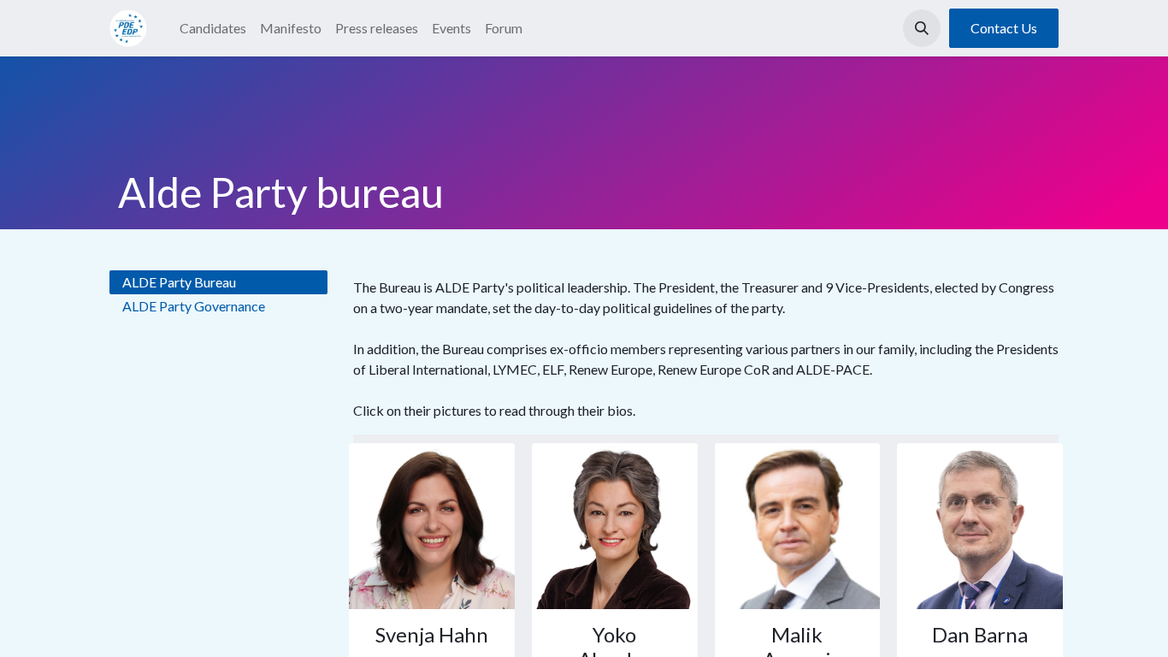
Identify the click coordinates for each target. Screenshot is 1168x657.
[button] (922, 28)
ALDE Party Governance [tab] (193, 306)
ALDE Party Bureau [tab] (179, 282)
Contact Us (1003, 28)
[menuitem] (213, 28)
